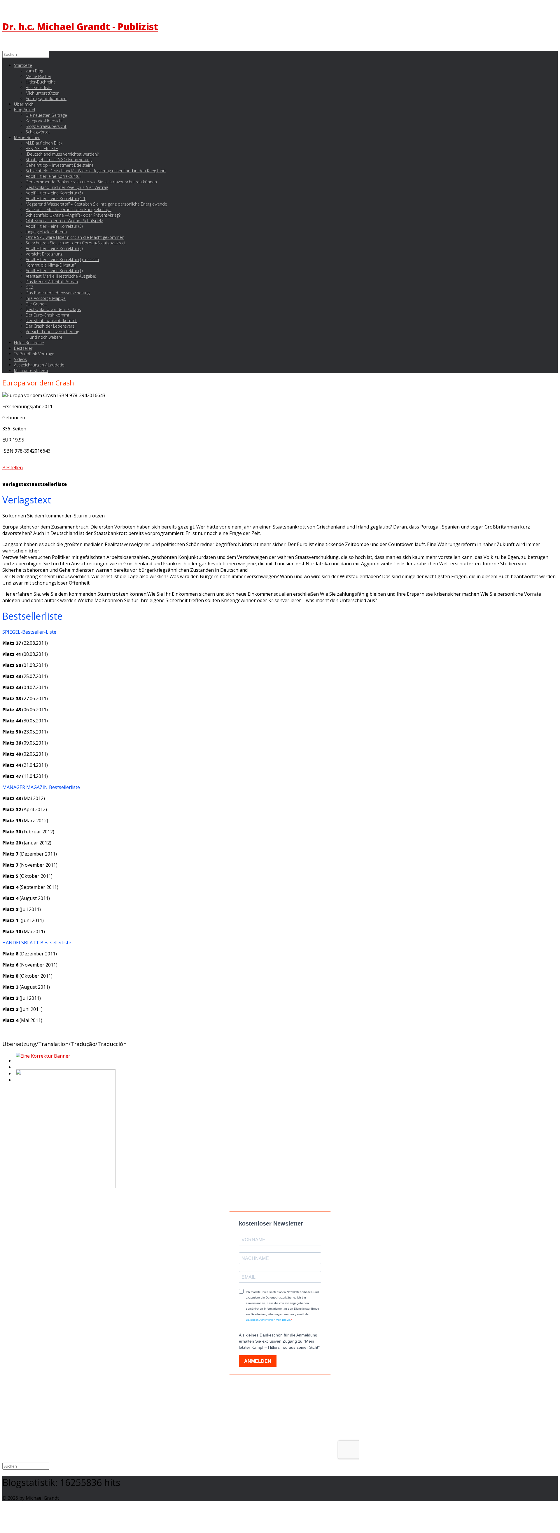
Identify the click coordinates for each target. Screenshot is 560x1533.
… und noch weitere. (44, 337)
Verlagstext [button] (17, 484)
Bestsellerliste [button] (49, 484)
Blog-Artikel (24, 109)
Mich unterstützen (31, 370)
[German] (15, 1069)
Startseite (23, 65)
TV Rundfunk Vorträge (34, 354)
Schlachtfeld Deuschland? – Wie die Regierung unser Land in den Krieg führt (96, 170)
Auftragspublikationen (46, 98)
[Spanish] (15, 1081)
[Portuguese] (15, 1075)
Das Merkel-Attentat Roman (52, 281)
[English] (15, 1062)
